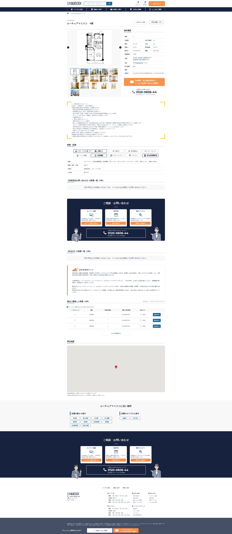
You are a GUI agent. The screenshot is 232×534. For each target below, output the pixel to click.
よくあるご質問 (153, 502)
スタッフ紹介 (136, 510)
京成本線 (135, 59)
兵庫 (116, 502)
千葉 (120, 496)
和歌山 (128, 502)
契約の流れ (135, 498)
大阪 (113, 502)
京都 (119, 502)
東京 (113, 496)
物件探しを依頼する (141, 223)
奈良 (125, 502)
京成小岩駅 (141, 59)
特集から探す (126, 487)
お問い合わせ (157, 3)
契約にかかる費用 (137, 500)
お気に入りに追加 (140, 22)
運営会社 (135, 508)
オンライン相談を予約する (91, 223)
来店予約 (151, 498)
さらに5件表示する (116, 333)
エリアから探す (106, 487)
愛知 (113, 500)
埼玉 (123, 496)
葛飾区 (139, 63)
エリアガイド (112, 506)
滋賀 (122, 502)
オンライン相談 (153, 496)
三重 (116, 500)
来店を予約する (116, 223)
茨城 (126, 496)
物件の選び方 (136, 496)
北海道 (114, 498)
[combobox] (96, 3)
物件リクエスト (153, 500)
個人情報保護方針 (137, 515)
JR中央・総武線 (137, 57)
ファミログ (135, 513)
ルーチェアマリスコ (76, 13)
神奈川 (117, 496)
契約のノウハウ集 (137, 502)
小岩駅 (144, 57)
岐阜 (119, 500)
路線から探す (116, 487)
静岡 (122, 500)
